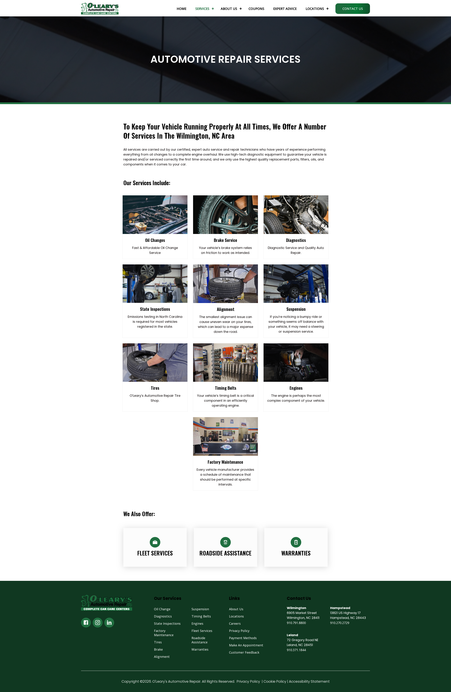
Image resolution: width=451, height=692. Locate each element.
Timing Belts (201, 616)
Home (181, 9)
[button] (212, 9)
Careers (235, 623)
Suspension (200, 609)
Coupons (256, 9)
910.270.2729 (339, 623)
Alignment (162, 656)
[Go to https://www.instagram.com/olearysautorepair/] (98, 623)
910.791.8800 (296, 623)
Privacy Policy (239, 631)
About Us (229, 9)
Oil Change (162, 609)
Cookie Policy (275, 681)
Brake (158, 649)
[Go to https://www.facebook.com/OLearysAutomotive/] (86, 623)
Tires (158, 642)
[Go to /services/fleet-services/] (155, 547)
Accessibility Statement (309, 681)
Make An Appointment (246, 645)
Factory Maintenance (164, 633)
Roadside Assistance (199, 640)
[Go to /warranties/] (296, 547)
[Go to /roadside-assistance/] (225, 547)
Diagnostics (163, 616)
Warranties (199, 649)
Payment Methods (243, 638)
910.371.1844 (296, 650)
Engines (197, 623)
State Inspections (167, 623)
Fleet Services (201, 631)
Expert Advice (285, 9)
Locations (315, 9)
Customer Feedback (244, 652)
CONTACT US (352, 9)
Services (202, 9)
